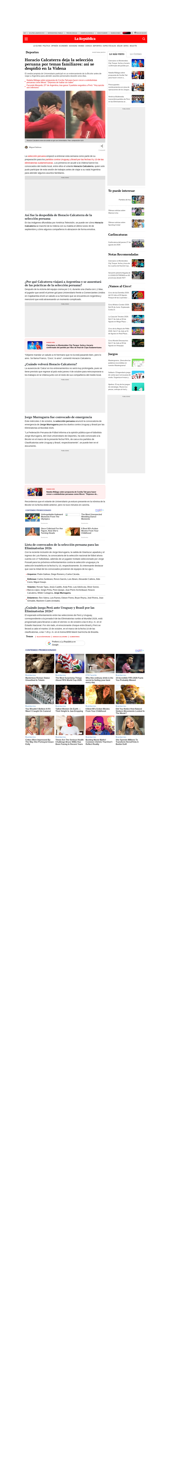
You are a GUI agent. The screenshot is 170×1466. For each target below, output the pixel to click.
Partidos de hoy (125, 200)
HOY (25, 33)
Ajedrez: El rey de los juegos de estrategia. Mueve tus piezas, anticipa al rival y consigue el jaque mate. (119, 388)
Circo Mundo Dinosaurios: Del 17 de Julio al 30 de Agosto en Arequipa (118, 343)
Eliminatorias (75, 637)
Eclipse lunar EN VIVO (36, 33)
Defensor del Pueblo (55, 33)
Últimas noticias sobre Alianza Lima (116, 211)
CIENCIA (88, 46)
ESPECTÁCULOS (109, 46)
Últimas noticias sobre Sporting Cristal (116, 223)
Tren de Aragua (71, 33)
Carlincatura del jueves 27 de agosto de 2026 (119, 243)
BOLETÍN (133, 46)
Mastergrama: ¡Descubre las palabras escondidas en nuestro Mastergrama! (119, 362)
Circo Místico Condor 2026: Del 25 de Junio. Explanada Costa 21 (118, 307)
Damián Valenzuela (87, 33)
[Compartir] (101, 146)
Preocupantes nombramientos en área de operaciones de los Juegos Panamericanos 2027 (118, 88)
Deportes (32, 52)
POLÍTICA (46, 46)
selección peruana (37, 156)
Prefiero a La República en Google (64, 643)
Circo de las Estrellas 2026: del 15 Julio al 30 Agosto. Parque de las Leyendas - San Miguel (118, 296)
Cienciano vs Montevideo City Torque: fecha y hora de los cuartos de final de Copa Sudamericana (119, 264)
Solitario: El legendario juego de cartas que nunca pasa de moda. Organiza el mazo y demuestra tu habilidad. (119, 376)
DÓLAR (119, 46)
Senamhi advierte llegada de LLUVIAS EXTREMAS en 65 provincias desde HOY (119, 275)
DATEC (126, 46)
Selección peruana (43, 637)
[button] (26, 39)
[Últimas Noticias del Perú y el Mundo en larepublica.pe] (85, 39)
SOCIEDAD (73, 46)
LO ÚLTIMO (37, 46)
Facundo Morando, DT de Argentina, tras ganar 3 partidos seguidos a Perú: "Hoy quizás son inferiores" (65, 86)
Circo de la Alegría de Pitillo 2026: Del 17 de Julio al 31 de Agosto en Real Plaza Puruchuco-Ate (118, 332)
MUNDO (81, 46)
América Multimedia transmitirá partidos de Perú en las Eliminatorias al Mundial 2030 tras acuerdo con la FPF (119, 102)
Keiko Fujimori (102, 33)
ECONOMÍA (63, 46)
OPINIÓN (54, 46)
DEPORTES (97, 46)
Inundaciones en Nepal (119, 33)
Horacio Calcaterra (60, 637)
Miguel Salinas (35, 147)
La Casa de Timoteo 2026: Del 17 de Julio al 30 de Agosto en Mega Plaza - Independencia (118, 320)
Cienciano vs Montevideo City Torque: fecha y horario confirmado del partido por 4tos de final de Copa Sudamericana (73, 346)
